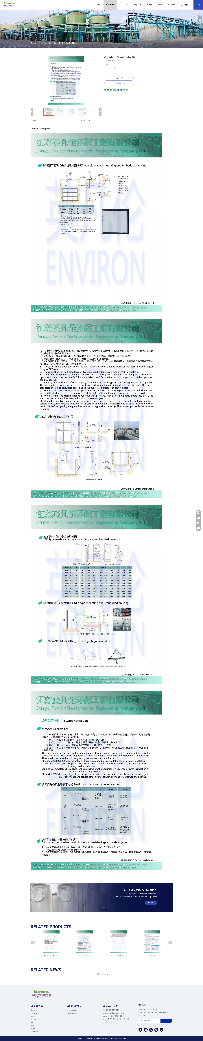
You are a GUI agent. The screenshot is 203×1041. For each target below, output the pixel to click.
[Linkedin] (146, 1030)
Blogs (149, 5)
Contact (171, 5)
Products (110, 5)
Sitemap (113, 1038)
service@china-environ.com (116, 1013)
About (160, 5)
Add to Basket (117, 84)
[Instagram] (156, 1030)
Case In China (71, 1013)
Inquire (117, 78)
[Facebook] (140, 1030)
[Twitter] (151, 1030)
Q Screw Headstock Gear (118, 956)
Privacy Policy (121, 1038)
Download (34, 1019)
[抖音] (161, 1030)
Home (98, 5)
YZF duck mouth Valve (51, 956)
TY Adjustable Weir (84, 956)
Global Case (124, 5)
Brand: (80, 120)
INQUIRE (151, 903)
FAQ (32, 1022)
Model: (34, 120)
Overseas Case (72, 1010)
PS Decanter (152, 956)
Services (33, 1016)
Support (137, 5)
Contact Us (34, 1031)
